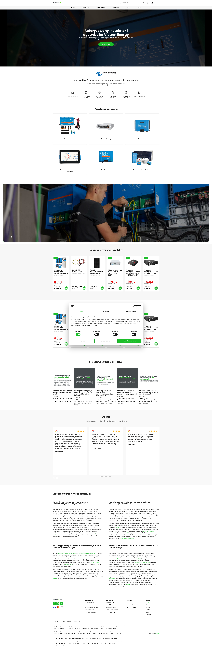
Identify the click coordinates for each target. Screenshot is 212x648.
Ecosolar (127, 584)
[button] (101, 476)
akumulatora (95, 562)
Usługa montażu (101, 7)
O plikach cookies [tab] (131, 311)
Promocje (148, 614)
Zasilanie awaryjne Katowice (76, 638)
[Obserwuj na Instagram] (57, 603)
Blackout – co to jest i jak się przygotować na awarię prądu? (148, 392)
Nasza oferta (106, 44)
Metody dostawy (89, 602)
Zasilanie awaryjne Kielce (118, 641)
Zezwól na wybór (106, 341)
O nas (73, 7)
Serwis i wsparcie (110, 612)
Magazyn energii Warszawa (78, 631)
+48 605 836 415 (131, 607)
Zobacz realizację (25, 221)
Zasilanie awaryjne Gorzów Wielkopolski (99, 641)
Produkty (84, 7)
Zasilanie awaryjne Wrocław (93, 638)
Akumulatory (109, 605)
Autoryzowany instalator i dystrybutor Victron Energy (106, 32)
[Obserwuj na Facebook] (54, 603)
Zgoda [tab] (81, 311)
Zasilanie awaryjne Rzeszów (90, 643)
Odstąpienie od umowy (91, 607)
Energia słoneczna (111, 607)
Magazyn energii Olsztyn (75, 633)
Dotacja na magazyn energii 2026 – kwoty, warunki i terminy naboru (83, 393)
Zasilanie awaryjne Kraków (60, 638)
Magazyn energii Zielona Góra (110, 631)
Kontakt (139, 7)
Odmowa (82, 341)
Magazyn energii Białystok (90, 633)
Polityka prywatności (90, 612)
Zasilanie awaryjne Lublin (74, 643)
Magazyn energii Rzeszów (82, 628)
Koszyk (148, 607)
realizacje (112, 578)
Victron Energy (118, 633)
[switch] (96, 334)
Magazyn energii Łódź (111, 628)
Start (147, 602)
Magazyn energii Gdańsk (106, 633)
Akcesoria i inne (110, 602)
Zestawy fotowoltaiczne (112, 609)
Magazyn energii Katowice (75, 626)
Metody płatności (89, 605)
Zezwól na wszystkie (130, 341)
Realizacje (116, 7)
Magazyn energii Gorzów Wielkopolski (63, 628)
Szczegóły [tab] (106, 311)
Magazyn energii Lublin (94, 631)
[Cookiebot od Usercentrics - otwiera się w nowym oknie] (134, 306)
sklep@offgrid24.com (132, 604)
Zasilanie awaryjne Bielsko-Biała (77, 641)
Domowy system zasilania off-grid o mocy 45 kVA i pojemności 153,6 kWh (46, 207)
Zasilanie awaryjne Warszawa (108, 643)
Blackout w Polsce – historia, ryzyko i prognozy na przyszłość (127, 392)
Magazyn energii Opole (106, 626)
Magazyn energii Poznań (121, 626)
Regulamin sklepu (89, 609)
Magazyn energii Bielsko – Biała (61, 631)
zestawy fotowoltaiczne (142, 562)
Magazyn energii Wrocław (91, 626)
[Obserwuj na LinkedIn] (61, 603)
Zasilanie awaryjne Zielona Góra (61, 646)
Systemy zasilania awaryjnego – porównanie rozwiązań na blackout (105, 393)
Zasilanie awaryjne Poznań (60, 641)
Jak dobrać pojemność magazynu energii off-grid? (62, 392)
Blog (128, 7)
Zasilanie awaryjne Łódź (59, 643)
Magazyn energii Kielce (97, 628)
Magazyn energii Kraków (59, 626)
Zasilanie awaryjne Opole (110, 638)
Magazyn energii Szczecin (60, 633)
